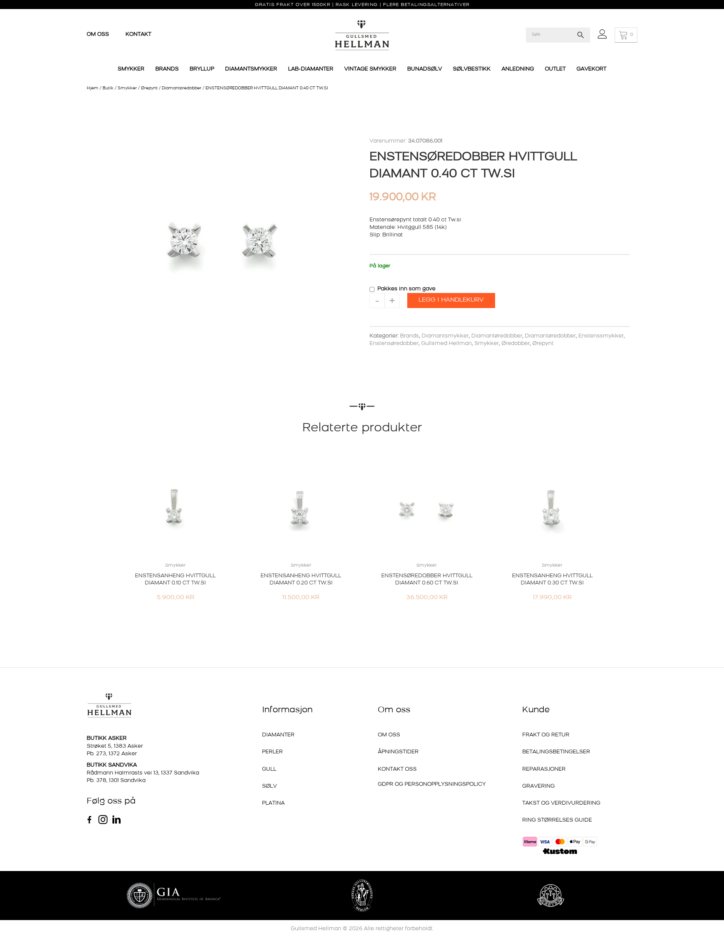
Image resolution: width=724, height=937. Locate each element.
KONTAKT (138, 34)
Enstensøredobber (394, 344)
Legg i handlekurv (451, 300)
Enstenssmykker (601, 336)
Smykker (127, 88)
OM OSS (98, 34)
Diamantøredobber (181, 88)
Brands (409, 336)
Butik (108, 88)
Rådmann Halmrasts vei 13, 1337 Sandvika (143, 773)
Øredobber (516, 344)
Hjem (92, 88)
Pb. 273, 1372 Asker (112, 754)
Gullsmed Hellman (446, 344)
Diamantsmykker (445, 336)
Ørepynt (149, 88)
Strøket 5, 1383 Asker (115, 746)
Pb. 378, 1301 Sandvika (116, 781)
